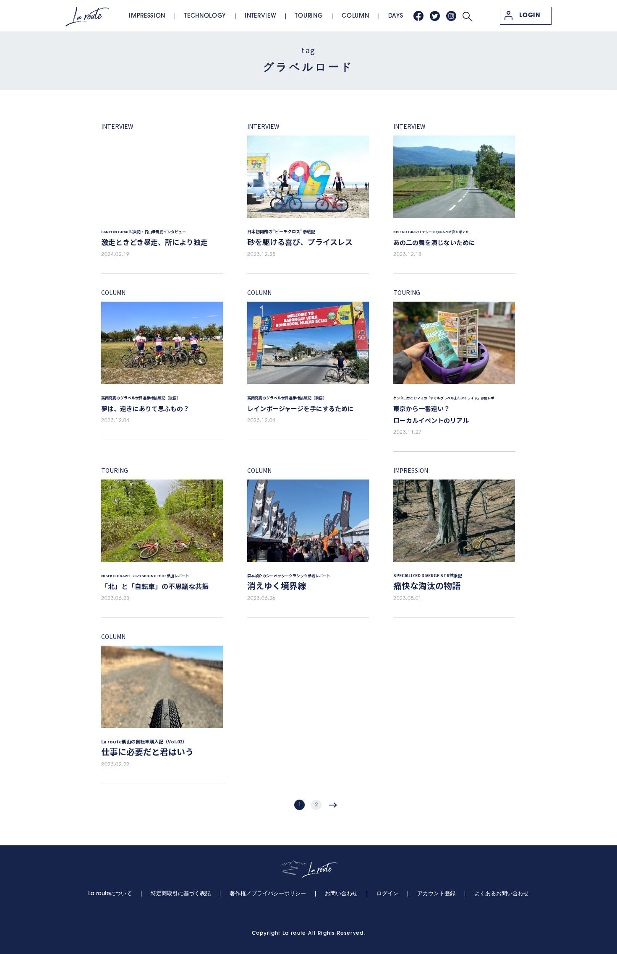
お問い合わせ (341, 894)
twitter (435, 16)
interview (260, 16)
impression (147, 16)
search (467, 16)
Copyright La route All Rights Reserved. (309, 933)
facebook (418, 16)
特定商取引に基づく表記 (181, 894)
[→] (333, 805)
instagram (451, 16)
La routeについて (110, 894)
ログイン (387, 894)
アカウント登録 (436, 894)
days (395, 16)
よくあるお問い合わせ (501, 894)
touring (309, 16)
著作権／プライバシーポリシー (268, 894)
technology (205, 16)
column (355, 16)
